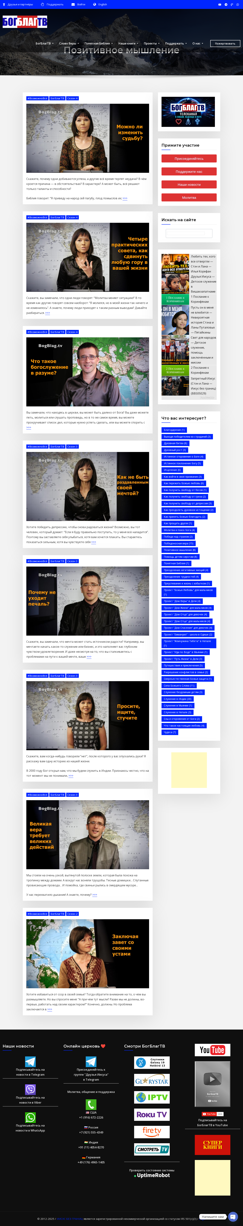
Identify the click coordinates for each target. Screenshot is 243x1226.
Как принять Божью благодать (184, 516)
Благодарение (174, 430)
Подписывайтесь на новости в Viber (30, 1100)
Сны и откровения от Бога (182, 718)
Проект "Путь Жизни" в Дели (183, 659)
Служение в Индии (177, 699)
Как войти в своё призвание (183, 476)
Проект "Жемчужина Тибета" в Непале (187, 643)
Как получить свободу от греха (185, 496)
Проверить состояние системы (151, 1170)
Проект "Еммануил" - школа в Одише (188, 634)
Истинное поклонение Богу (182, 463)
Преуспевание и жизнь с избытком (187, 583)
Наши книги (127, 43)
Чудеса (170, 732)
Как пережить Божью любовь (184, 483)
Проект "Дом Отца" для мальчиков (187, 621)
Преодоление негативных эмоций (186, 570)
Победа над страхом (178, 536)
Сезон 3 (72, 446)
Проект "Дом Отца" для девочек (185, 614)
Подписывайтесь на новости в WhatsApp (30, 1128)
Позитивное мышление (180, 550)
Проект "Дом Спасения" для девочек (188, 627)
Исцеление (172, 470)
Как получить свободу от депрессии (188, 503)
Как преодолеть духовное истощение (188, 510)
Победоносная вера (178, 543)
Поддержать (55, 4)
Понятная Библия (97, 43)
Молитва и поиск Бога (179, 530)
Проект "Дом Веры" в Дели (182, 601)
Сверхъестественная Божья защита (188, 678)
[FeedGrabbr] (189, 398)
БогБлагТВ (43, 43)
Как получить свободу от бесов (185, 490)
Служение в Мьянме (178, 705)
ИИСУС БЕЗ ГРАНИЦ (70, 1218)
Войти (81, 4)
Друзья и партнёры (20, 4)
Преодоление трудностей (181, 576)
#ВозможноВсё (37, 98)
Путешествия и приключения (183, 665)
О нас (196, 43)
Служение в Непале (177, 712)
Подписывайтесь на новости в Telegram (30, 1072)
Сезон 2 (72, 913)
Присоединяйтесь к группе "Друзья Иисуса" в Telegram (91, 1075)
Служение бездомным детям (183, 692)
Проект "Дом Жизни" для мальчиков (188, 607)
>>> (125, 198)
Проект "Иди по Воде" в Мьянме (185, 652)
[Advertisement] (190, 770)
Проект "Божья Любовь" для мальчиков (188, 592)
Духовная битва (175, 443)
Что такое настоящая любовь (184, 725)
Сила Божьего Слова (179, 685)
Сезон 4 (72, 98)
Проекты (150, 43)
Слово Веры (68, 43)
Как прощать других (178, 523)
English (102, 4)
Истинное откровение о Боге (183, 456)
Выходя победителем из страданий (187, 436)
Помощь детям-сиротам (180, 556)
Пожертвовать (225, 43)
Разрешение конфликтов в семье (186, 672)
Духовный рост (175, 450)
